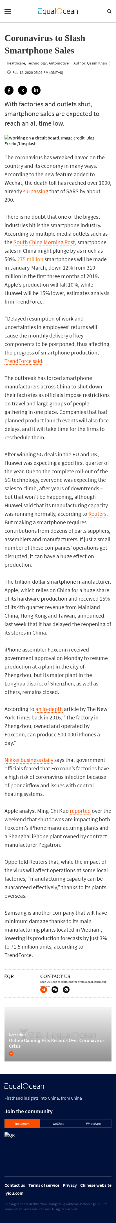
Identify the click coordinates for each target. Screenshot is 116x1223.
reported (80, 810)
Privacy (70, 1185)
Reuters (97, 513)
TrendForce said (23, 360)
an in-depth (49, 708)
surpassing (35, 191)
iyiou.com (14, 1193)
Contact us (15, 1185)
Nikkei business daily (29, 759)
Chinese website (95, 1185)
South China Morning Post (44, 242)
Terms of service (43, 1185)
